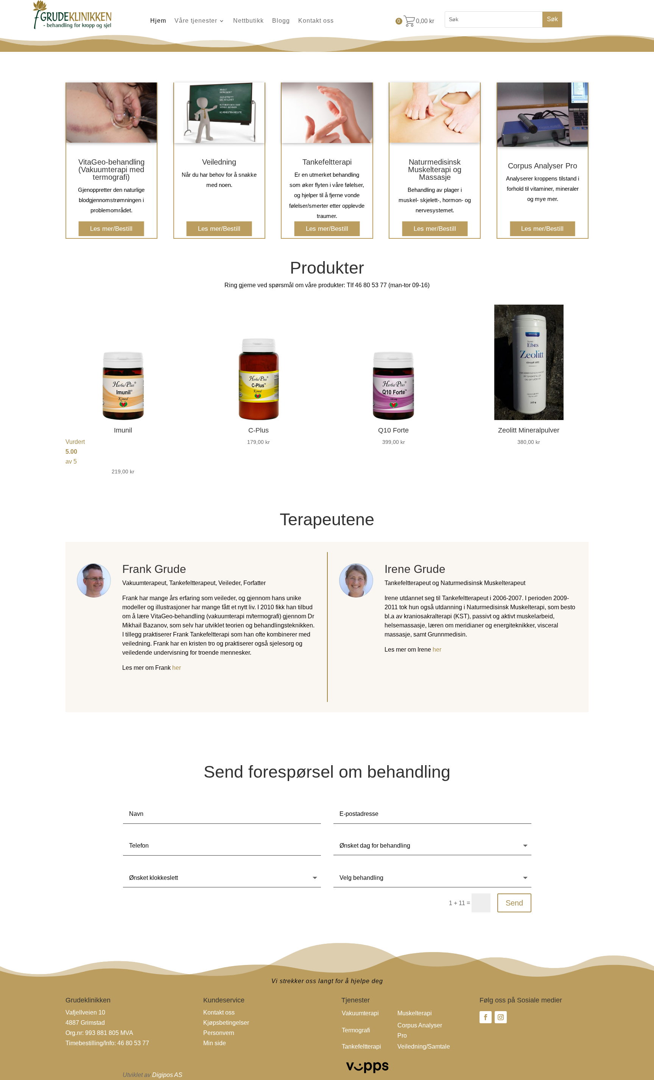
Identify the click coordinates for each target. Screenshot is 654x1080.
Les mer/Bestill (111, 228)
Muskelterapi (414, 1013)
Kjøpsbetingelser (226, 1022)
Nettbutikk (248, 21)
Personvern (218, 1033)
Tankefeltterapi (361, 1046)
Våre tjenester (195, 21)
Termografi (356, 1030)
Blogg (281, 21)
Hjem (158, 21)
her (176, 667)
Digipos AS (167, 1075)
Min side (214, 1043)
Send (514, 903)
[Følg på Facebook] (486, 1017)
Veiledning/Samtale (423, 1046)
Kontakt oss (316, 21)
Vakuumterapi (360, 1013)
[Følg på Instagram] (501, 1017)
